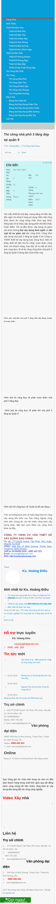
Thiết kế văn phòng (18, 42)
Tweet (6, 567)
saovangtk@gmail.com (22, 554)
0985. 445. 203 (16, 647)
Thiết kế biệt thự (17, 34)
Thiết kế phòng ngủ (18, 60)
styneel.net (10, 893)
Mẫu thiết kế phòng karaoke (40, 604)
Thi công (10, 75)
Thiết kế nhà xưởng (18, 45)
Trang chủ (11, 19)
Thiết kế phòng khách (19, 56)
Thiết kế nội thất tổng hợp (22, 67)
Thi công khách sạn (19, 86)
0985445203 (15, 902)
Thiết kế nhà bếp (17, 63)
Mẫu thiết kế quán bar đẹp (19, 607)
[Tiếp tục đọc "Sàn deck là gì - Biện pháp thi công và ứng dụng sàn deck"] (14, 666)
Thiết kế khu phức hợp (20, 49)
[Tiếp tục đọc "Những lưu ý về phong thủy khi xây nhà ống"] (14, 678)
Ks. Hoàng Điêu (12, 146)
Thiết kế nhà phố (17, 31)
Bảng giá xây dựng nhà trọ (22, 115)
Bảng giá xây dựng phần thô (23, 104)
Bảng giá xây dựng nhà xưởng (24, 111)
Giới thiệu (11, 23)
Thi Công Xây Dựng (31, 146)
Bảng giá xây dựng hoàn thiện (24, 107)
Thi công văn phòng (19, 89)
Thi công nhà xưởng (19, 93)
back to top (8, 620)
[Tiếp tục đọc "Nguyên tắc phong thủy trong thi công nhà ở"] (14, 689)
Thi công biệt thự (18, 82)
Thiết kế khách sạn (18, 38)
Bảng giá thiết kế (17, 100)
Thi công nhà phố (17, 78)
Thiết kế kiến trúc (15, 27)
